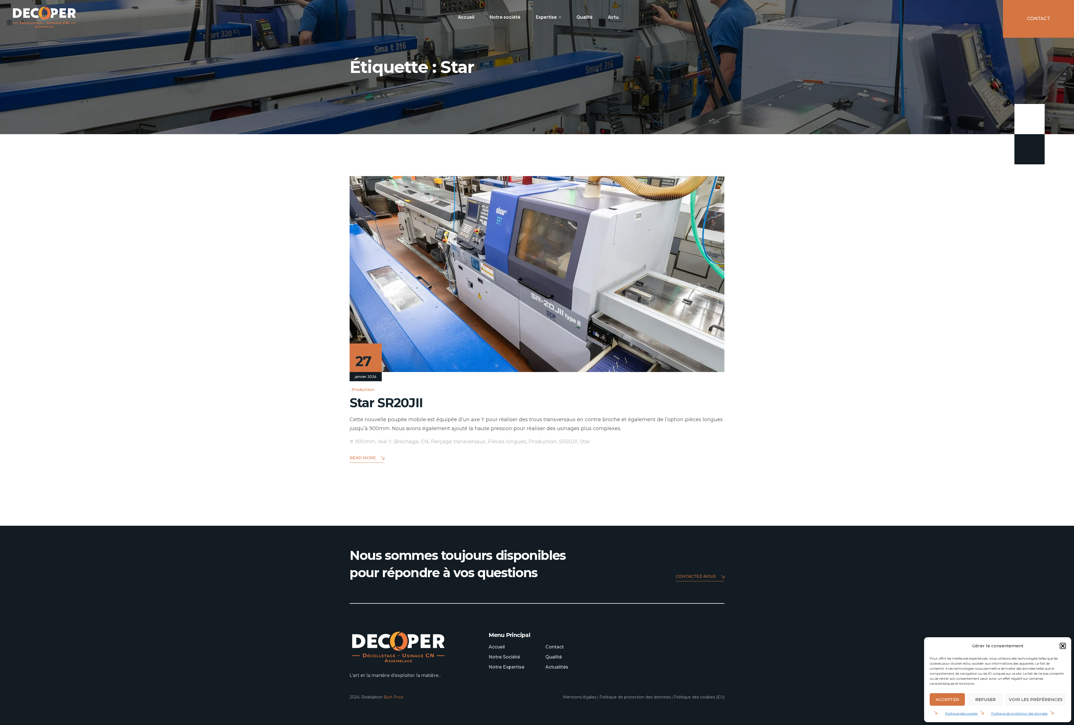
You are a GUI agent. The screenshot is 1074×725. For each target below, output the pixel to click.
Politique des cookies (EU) (698, 697)
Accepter (947, 699)
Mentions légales (579, 697)
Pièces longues (507, 442)
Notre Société (504, 657)
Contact (554, 647)
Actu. (614, 17)
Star (585, 442)
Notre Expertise (506, 667)
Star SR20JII (386, 402)
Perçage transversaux (458, 442)
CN (424, 442)
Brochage (406, 442)
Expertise (546, 17)
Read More (363, 457)
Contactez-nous (696, 576)
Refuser (985, 699)
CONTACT (1038, 18)
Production (363, 389)
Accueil (466, 17)
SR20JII (568, 442)
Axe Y (385, 442)
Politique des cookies (961, 713)
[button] (1063, 646)
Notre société (505, 17)
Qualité (584, 17)
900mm (365, 442)
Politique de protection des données (1019, 713)
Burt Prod (393, 697)
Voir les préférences (1036, 699)
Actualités (556, 667)
